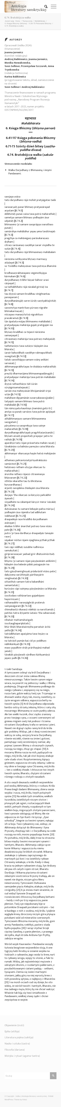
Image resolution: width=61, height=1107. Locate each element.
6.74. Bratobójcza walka (18, 18)
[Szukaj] (44, 6)
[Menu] (51, 6)
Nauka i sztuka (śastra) (17, 1044)
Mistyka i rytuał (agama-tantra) (22, 1056)
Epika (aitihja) (12, 1031)
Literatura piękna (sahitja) (19, 1037)
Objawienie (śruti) (14, 1025)
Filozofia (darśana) (15, 1050)
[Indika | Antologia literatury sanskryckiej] (25, 6)
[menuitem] (44, 6)
